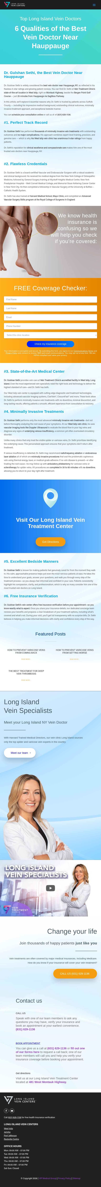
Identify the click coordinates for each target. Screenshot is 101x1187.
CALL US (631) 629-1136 (74, 973)
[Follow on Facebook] (6, 1111)
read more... (26, 659)
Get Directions (50, 541)
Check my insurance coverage (50, 344)
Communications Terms (83, 351)
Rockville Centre (11, 1139)
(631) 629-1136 (25, 1029)
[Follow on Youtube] (12, 1111)
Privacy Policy (11, 353)
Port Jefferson (10, 1136)
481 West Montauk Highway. (48, 1082)
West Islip (8, 1129)
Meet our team (19, 752)
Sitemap (76, 1179)
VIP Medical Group (48, 1179)
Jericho (7, 1132)
